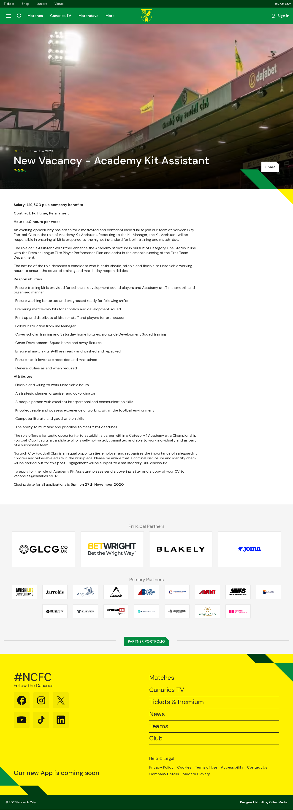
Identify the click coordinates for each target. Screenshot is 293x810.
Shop (25, 3)
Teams (158, 726)
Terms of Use (206, 767)
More (110, 15)
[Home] (146, 16)
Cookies (184, 767)
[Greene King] (207, 611)
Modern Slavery (196, 774)
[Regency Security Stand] (54, 611)
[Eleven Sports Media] (85, 611)
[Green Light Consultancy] (43, 549)
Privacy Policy (161, 767)
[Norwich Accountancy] (238, 611)
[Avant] (207, 592)
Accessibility (232, 767)
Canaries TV (60, 15)
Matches (35, 15)
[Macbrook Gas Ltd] (177, 592)
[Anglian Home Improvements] (85, 592)
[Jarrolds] (54, 592)
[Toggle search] (19, 16)
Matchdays (88, 15)
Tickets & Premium (176, 702)
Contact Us (257, 767)
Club (156, 738)
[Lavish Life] (24, 592)
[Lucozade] (116, 592)
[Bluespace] (268, 592)
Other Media (278, 802)
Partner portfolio (146, 641)
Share (270, 167)
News (157, 714)
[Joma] (249, 549)
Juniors (42, 3)
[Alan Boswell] (146, 592)
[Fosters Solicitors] (146, 611)
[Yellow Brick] (177, 611)
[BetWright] (112, 549)
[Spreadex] (116, 611)
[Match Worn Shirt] (238, 592)
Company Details (164, 774)
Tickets (9, 3)
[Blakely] (283, 4)
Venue (59, 3)
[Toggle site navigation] (8, 16)
